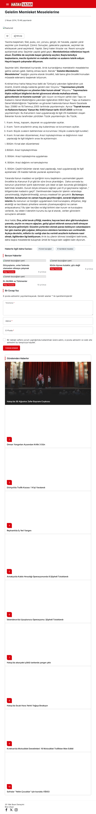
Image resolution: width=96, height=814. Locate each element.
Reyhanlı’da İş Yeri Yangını (19, 530)
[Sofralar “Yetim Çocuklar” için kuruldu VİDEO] (48, 773)
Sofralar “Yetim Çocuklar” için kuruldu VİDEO (28, 791)
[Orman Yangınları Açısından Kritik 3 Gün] (48, 426)
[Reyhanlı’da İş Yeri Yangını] (48, 512)
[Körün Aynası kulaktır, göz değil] (71, 266)
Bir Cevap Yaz (12, 290)
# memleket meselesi (65, 249)
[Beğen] (7, 36)
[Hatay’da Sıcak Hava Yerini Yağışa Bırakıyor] (48, 687)
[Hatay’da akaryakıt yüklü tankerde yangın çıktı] (48, 644)
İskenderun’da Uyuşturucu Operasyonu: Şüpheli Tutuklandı (35, 619)
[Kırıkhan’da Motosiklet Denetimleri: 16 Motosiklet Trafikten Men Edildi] (48, 730)
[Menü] (7, 4)
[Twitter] (11, 809)
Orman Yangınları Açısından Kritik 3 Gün (26, 444)
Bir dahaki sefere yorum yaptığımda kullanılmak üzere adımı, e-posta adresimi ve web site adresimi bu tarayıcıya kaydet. (49, 341)
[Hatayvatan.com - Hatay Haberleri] (28, 4)
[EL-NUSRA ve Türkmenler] (24, 280)
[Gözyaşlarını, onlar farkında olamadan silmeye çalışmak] (24, 266)
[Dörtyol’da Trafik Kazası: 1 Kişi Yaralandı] (48, 469)
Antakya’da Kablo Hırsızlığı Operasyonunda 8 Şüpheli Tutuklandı (37, 576)
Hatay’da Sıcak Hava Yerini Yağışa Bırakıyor (27, 705)
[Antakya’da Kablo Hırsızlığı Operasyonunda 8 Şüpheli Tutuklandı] (48, 557)
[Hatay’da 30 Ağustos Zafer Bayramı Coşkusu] (48, 383)
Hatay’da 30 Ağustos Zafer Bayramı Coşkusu (28, 401)
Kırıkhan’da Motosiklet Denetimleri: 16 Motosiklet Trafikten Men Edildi (40, 748)
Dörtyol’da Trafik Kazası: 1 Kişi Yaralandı (26, 487)
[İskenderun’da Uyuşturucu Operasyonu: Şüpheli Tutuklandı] (48, 601)
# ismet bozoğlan (45, 249)
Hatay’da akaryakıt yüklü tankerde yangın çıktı (29, 662)
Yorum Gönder (11, 348)
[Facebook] (6, 809)
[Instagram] (16, 809)
